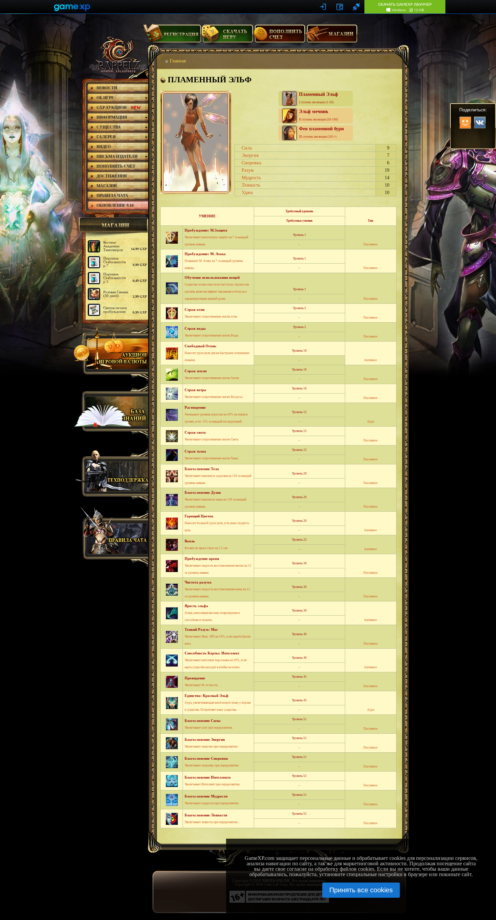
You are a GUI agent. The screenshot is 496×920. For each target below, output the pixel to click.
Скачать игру (227, 36)
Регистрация (172, 36)
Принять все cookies (361, 890)
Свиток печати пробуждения (115, 310)
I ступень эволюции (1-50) (318, 98)
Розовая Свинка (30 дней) (115, 294)
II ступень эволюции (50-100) (318, 115)
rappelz (117, 55)
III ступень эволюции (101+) (321, 132)
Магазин (332, 36)
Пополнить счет (279, 36)
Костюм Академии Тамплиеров (113, 246)
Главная (178, 60)
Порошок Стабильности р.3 (114, 277)
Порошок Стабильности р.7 (114, 262)
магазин (112, 225)
